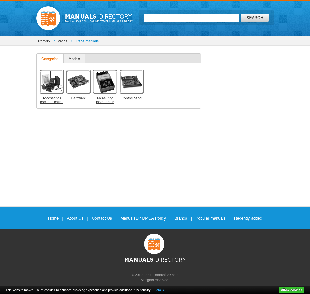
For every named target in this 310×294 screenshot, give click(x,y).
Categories (50, 58)
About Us (75, 218)
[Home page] (48, 18)
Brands (180, 218)
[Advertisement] (238, 126)
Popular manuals (210, 218)
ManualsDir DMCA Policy (143, 218)
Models (74, 58)
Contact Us (102, 218)
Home (53, 218)
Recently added (248, 218)
